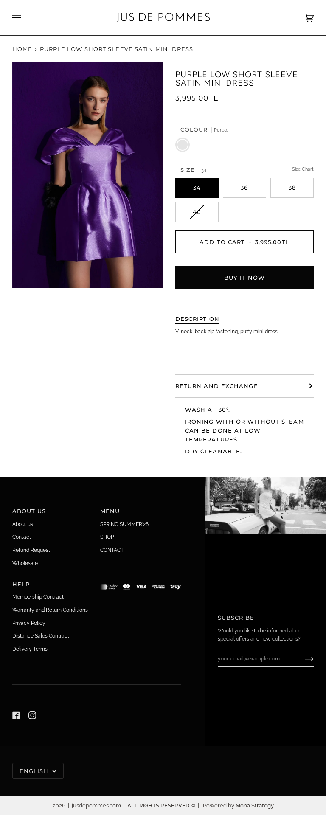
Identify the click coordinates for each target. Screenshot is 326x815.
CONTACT (112, 550)
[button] (140, 582)
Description (197, 318)
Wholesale (25, 563)
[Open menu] (25, 17)
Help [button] (21, 584)
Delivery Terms (30, 649)
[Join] (302, 659)
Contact (21, 537)
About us (22, 524)
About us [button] (29, 511)
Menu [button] (110, 511)
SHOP (107, 537)
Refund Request (31, 550)
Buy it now (244, 277)
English (35, 770)
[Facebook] (16, 715)
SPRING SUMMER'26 (124, 524)
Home (22, 48)
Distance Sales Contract (40, 635)
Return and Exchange (216, 385)
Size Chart (303, 169)
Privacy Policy (28, 623)
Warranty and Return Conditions (50, 610)
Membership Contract (38, 596)
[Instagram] (32, 715)
